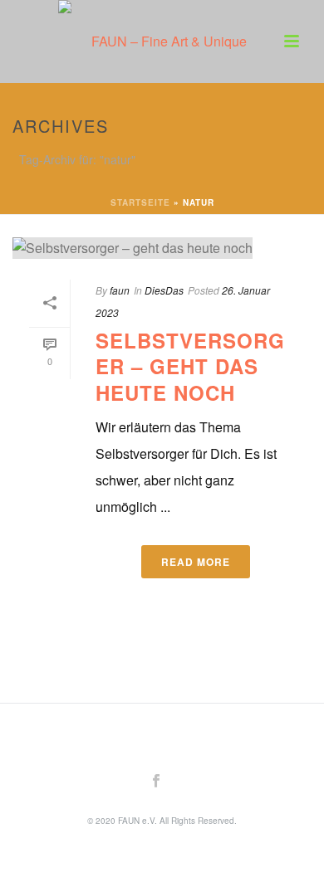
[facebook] (156, 781)
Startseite (140, 202)
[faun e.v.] (162, 37)
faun (120, 290)
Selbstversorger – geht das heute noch (190, 366)
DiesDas (164, 290)
